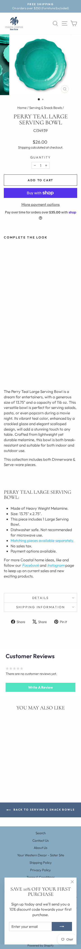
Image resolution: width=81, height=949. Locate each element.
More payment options (40, 204)
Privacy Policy (40, 870)
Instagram (55, 565)
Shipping (24, 147)
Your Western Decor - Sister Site (40, 855)
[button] (40, 687)
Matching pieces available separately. (42, 540)
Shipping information (40, 607)
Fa (24, 565)
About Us (40, 848)
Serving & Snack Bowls (45, 107)
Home (22, 107)
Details (40, 598)
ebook (33, 565)
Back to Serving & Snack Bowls (44, 809)
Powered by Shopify (40, 945)
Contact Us (40, 840)
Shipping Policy (40, 862)
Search (41, 833)
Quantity (40, 157)
